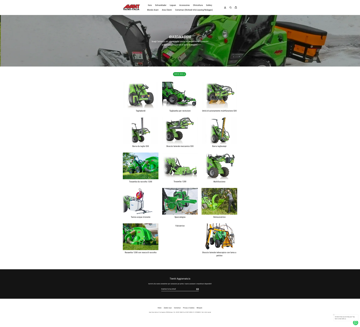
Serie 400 (178, 74)
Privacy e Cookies (188, 308)
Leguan (173, 5)
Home (159, 308)
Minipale (199, 308)
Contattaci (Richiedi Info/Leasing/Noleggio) (194, 10)
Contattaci (177, 308)
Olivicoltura (198, 5)
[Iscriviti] (197, 289)
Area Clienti (167, 10)
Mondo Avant (153, 10)
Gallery (209, 5)
